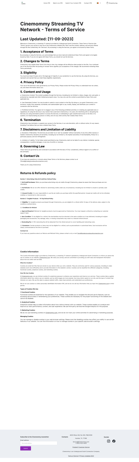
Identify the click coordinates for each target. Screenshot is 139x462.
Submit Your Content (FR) (73, 3)
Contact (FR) (88, 3)
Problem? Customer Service (81, 447)
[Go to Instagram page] (108, 441)
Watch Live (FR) (58, 3)
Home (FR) (47, 3)
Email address (24, 440)
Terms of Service (73, 456)
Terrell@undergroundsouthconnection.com (90, 233)
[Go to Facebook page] (113, 441)
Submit (25, 448)
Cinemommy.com (44, 257)
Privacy (82, 456)
